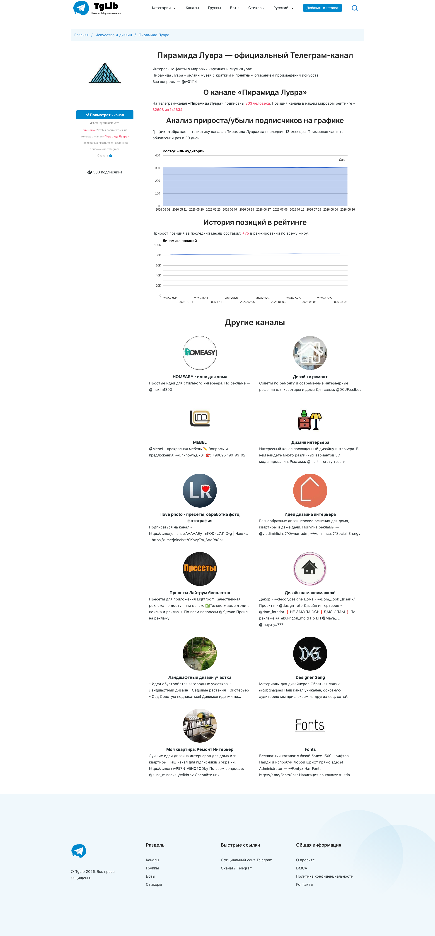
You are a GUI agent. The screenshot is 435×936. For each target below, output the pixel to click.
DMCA (301, 868)
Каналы (192, 7)
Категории (161, 7)
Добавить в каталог (322, 8)
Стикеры (256, 7)
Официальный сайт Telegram (246, 860)
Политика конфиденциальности (324, 876)
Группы (214, 7)
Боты (234, 7)
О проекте (305, 860)
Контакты (304, 884)
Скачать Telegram (237, 868)
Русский (280, 7)
